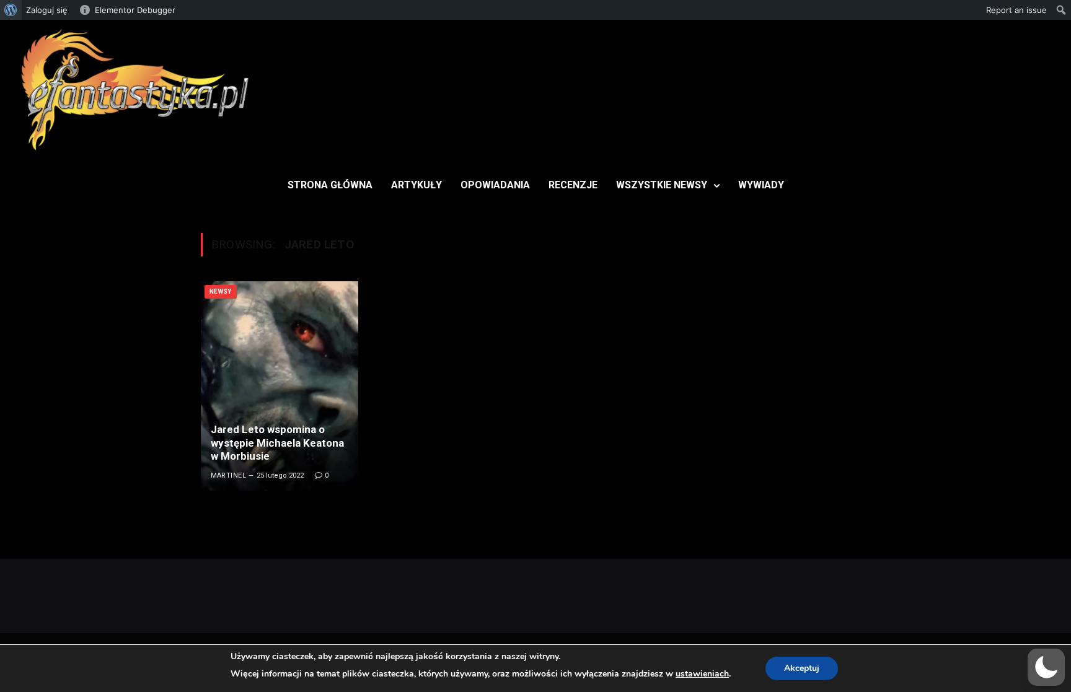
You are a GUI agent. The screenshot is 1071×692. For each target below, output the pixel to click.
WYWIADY (761, 185)
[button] (1046, 667)
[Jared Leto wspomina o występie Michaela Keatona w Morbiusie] (279, 386)
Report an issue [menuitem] (1016, 10)
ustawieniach (702, 674)
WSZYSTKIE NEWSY (661, 185)
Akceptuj (801, 668)
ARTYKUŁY (416, 185)
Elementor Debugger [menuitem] (135, 10)
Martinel (229, 475)
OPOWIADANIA (495, 185)
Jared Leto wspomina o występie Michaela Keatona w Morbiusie (277, 443)
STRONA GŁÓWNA (330, 185)
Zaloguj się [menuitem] (47, 10)
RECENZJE (573, 185)
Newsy (220, 291)
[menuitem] (11, 10)
